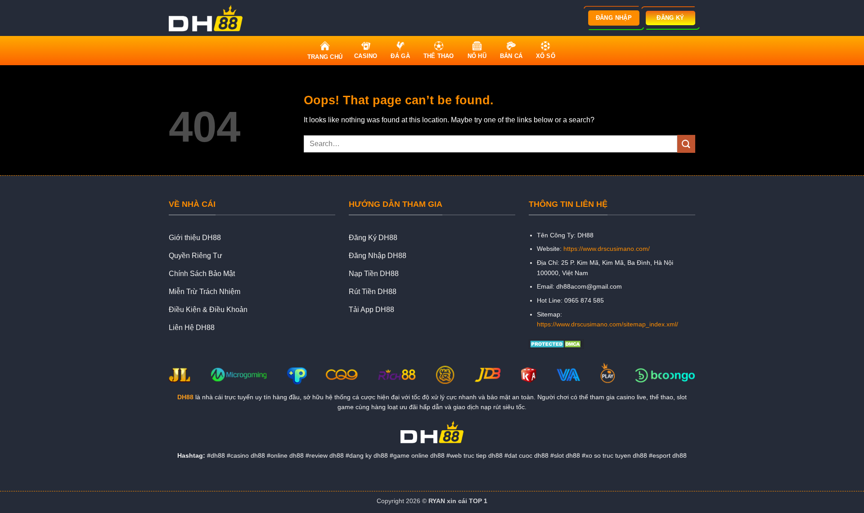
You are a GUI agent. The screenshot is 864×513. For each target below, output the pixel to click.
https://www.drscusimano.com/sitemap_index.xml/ (607, 324)
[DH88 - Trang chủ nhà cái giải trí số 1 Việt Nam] (208, 18)
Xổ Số (545, 56)
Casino (366, 56)
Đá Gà (400, 56)
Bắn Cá (511, 56)
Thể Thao (438, 56)
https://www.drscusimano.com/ (606, 248)
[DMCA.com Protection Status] (556, 343)
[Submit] (686, 143)
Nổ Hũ (477, 56)
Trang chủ (324, 57)
